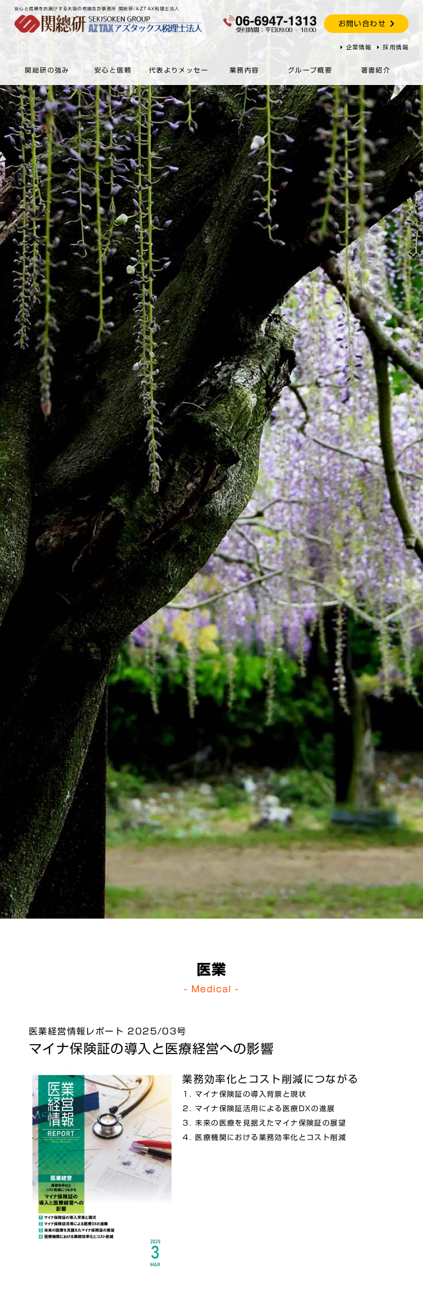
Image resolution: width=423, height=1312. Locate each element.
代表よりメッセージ (178, 82)
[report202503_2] (102, 1174)
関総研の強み (47, 70)
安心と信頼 (113, 70)
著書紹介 (376, 70)
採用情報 (396, 47)
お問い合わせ (362, 23)
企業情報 (359, 47)
